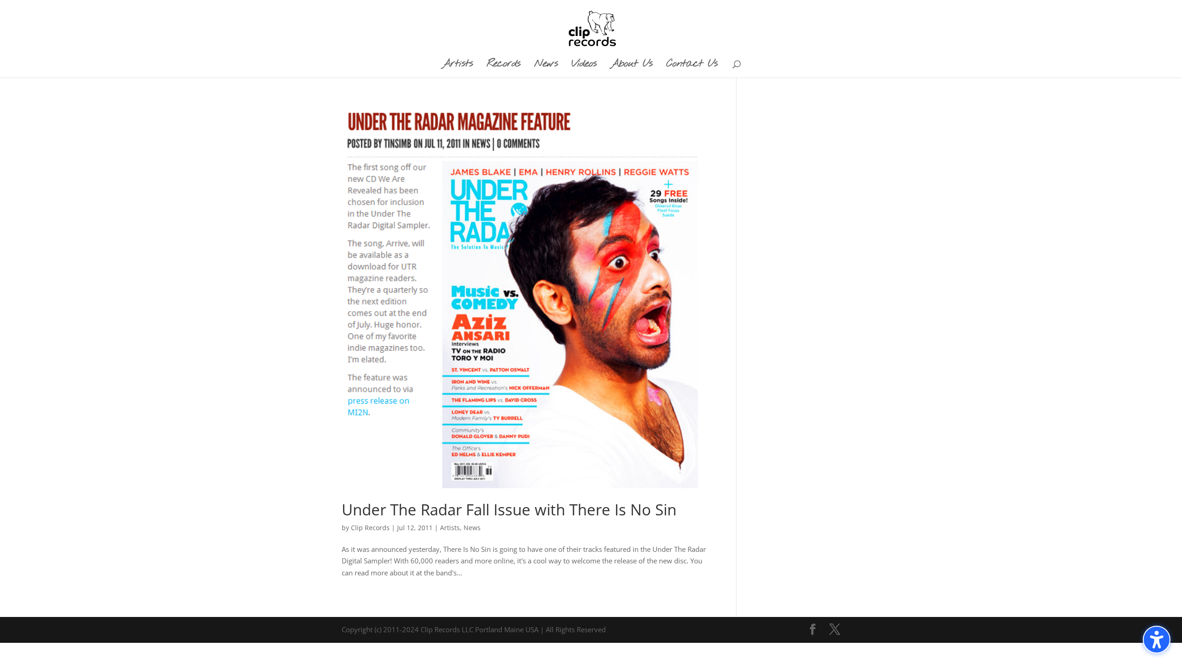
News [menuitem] (546, 65)
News (472, 527)
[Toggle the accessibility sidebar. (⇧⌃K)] (1156, 639)
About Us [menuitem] (631, 65)
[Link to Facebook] (812, 630)
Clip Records (370, 527)
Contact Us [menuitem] (692, 65)
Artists (450, 527)
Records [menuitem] (503, 65)
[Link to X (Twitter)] (834, 630)
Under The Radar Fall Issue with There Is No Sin (509, 509)
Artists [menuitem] (457, 65)
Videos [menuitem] (584, 65)
